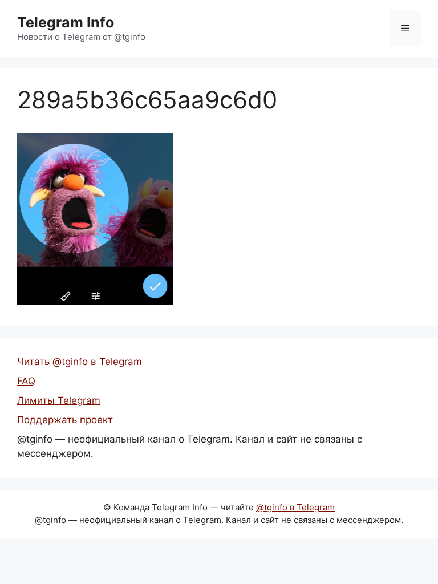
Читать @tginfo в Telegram (79, 361)
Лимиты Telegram (58, 400)
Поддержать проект (65, 419)
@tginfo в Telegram (295, 507)
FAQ (26, 381)
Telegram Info (65, 22)
